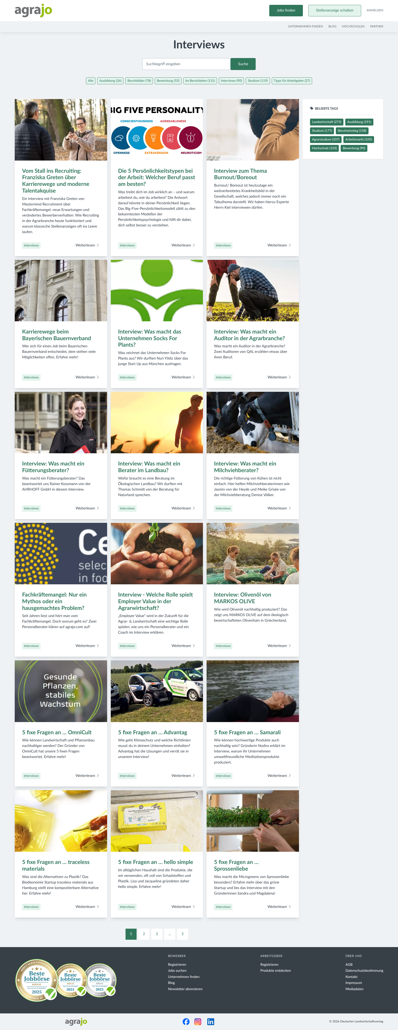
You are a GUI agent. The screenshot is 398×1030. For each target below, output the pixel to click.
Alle (90, 80)
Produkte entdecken (275, 970)
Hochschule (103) (324, 148)
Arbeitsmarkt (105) (358, 139)
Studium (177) (322, 130)
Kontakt (351, 977)
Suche (243, 64)
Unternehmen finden (305, 26)
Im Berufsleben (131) (200, 80)
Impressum (353, 983)
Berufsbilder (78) (139, 80)
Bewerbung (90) (354, 148)
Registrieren (177, 964)
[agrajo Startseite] (33, 11)
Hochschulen (353, 26)
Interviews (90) (231, 80)
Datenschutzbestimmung (364, 970)
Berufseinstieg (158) (352, 130)
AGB (349, 964)
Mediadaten (354, 989)
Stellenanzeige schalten (335, 10)
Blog (332, 26)
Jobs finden (286, 10)
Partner (376, 26)
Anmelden (375, 10)
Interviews (31, 245)
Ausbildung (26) (110, 80)
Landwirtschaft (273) (326, 122)
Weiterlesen (86, 245)
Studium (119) (258, 80)
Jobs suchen (177, 970)
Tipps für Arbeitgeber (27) (292, 80)
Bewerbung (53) (168, 80)
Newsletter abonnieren (185, 989)
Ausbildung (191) (359, 122)
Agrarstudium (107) (325, 139)
